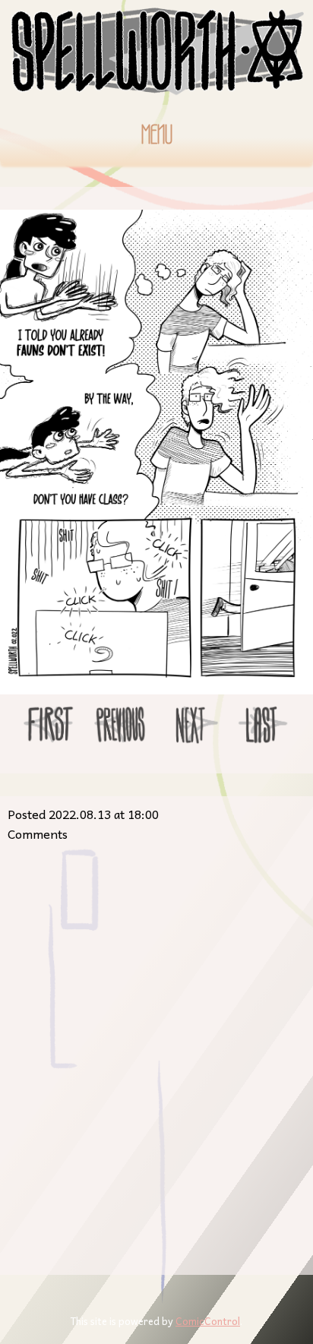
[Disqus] (156, 1053)
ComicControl (207, 1321)
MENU (156, 134)
